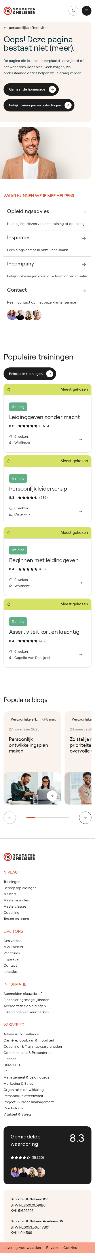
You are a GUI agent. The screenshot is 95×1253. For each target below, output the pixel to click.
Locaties (10, 971)
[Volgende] (85, 818)
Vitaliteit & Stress (17, 1114)
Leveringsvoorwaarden (22, 1247)
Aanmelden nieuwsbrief (23, 993)
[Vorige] (10, 818)
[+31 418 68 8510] (73, 11)
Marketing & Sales (18, 1083)
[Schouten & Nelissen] (19, 11)
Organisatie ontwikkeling (24, 1090)
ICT (6, 1071)
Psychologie (13, 1108)
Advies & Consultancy (21, 1034)
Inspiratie (11, 959)
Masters (10, 894)
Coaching (11, 912)
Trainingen (12, 882)
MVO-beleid (13, 947)
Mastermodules (16, 900)
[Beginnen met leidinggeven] (47, 561)
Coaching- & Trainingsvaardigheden (33, 1046)
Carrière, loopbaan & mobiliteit (29, 1040)
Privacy (52, 1247)
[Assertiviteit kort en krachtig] (47, 633)
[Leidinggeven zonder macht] (47, 418)
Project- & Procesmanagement (29, 1102)
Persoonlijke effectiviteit (23, 1096)
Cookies (70, 1247)
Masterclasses (15, 906)
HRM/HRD (12, 1065)
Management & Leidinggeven (27, 1077)
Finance (10, 1059)
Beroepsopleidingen (20, 888)
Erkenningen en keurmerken (26, 1012)
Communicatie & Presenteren (27, 1053)
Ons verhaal (13, 941)
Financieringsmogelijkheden (26, 1000)
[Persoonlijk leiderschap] (47, 489)
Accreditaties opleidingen (25, 1006)
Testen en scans (16, 919)
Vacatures (12, 953)
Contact (10, 965)
